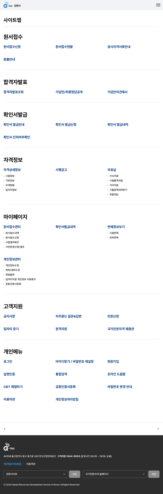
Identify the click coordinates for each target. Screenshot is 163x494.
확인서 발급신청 (66, 125)
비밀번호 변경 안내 (119, 387)
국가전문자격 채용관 (120, 329)
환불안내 (9, 59)
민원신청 (113, 316)
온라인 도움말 (116, 374)
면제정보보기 (116, 227)
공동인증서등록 (13, 284)
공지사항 (9, 316)
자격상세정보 (12, 170)
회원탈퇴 (10, 274)
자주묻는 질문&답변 (69, 316)
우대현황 (10, 185)
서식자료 (114, 176)
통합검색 (61, 374)
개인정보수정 (12, 265)
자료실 (111, 170)
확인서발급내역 (66, 227)
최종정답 (114, 194)
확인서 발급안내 (14, 125)
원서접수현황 (64, 47)
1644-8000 (73, 456)
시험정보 (10, 176)
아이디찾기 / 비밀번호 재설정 (75, 361)
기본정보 (10, 180)
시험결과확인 (12, 242)
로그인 (8, 361)
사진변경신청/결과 (15, 246)
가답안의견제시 (117, 92)
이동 (75, 474)
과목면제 (114, 237)
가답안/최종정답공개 (69, 92)
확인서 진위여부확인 (17, 137)
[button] (158, 429)
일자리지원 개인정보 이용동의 (21, 279)
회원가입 (113, 361)
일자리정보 (11, 189)
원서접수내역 (12, 233)
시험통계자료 (116, 180)
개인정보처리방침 (67, 399)
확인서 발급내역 (117, 125)
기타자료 (114, 185)
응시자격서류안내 (118, 47)
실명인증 (9, 374)
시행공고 (61, 170)
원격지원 (61, 329)
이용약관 (9, 399)
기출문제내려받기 (118, 189)
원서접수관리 (12, 227)
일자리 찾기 (11, 329)
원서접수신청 (12, 47)
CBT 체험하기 (13, 387)
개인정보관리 (12, 259)
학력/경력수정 (13, 270)
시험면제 (114, 233)
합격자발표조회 (14, 92)
